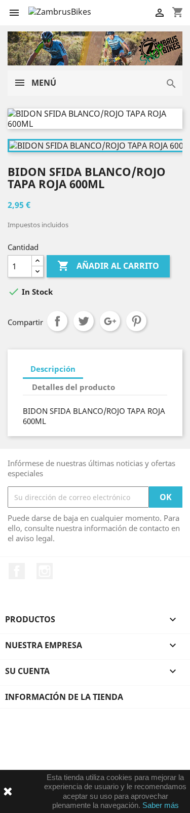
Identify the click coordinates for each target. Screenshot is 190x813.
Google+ (110, 321)
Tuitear (83, 321)
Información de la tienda (64, 696)
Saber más (160, 805)
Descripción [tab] (52, 369)
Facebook (17, 571)
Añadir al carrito (108, 266)
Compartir (57, 321)
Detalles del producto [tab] (73, 387)
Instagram (44, 571)
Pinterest (136, 321)
